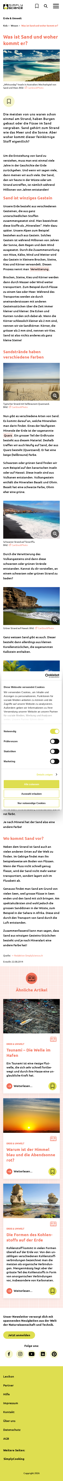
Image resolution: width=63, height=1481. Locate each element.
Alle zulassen (31, 784)
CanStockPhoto (35, 87)
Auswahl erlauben (31, 793)
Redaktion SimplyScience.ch (28, 955)
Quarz (8, 435)
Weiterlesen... (22, 1086)
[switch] (54, 741)
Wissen (14, 25)
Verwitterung (39, 269)
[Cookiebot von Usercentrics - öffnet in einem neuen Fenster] (45, 676)
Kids (5, 25)
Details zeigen (45, 774)
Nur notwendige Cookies (32, 803)
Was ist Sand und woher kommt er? (39, 25)
